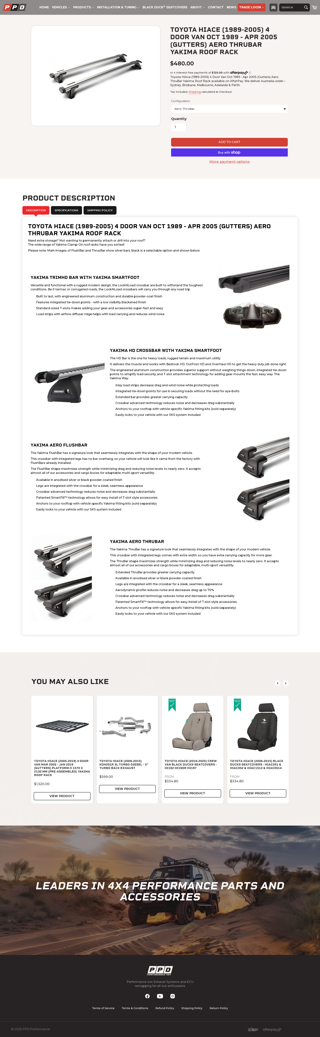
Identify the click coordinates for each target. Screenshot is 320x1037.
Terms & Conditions (135, 1008)
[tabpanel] (160, 426)
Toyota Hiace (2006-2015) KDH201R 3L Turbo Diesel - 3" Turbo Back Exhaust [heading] (123, 764)
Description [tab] (36, 210)
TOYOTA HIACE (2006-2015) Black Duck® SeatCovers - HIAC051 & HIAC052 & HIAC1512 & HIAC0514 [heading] (256, 764)
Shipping (195, 92)
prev (278, 683)
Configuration (180, 101)
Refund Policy (164, 1008)
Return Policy (219, 1008)
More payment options (229, 162)
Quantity (179, 119)
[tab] (66, 210)
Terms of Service (103, 1008)
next (286, 683)
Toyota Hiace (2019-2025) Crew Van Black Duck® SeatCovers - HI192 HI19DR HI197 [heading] (191, 764)
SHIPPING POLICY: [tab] (100, 210)
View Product (62, 796)
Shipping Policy (191, 1008)
